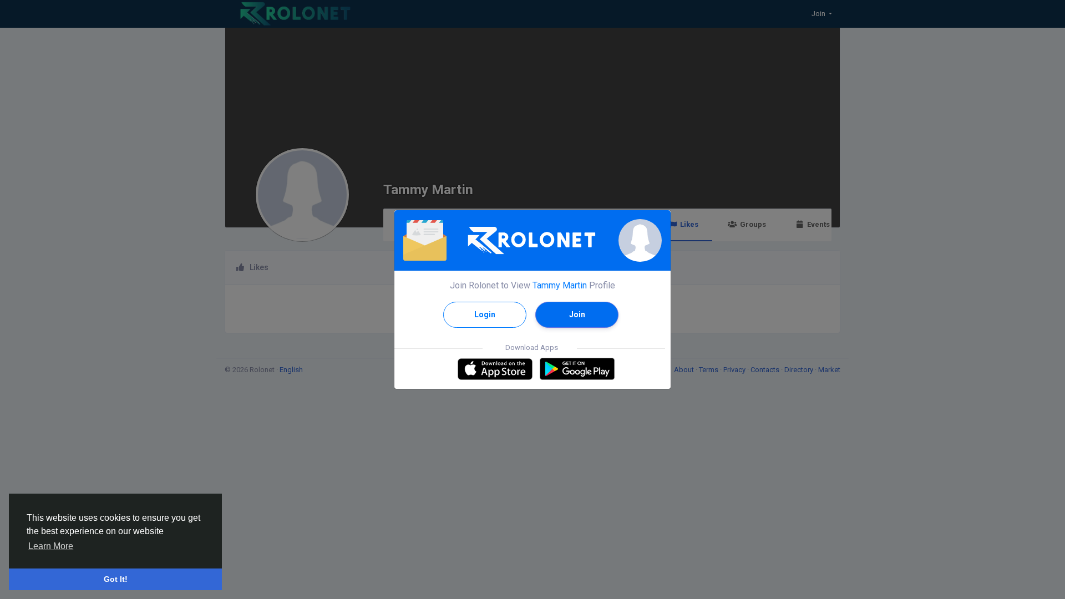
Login (484, 314)
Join (577, 314)
